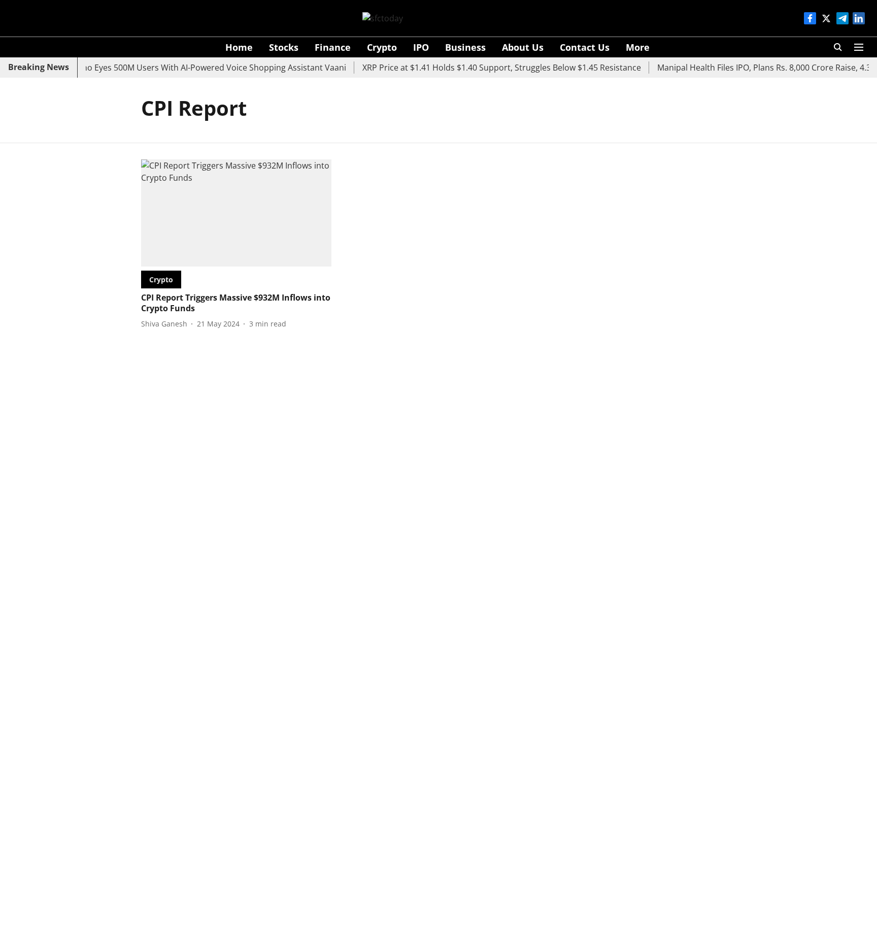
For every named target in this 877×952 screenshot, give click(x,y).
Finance (333, 47)
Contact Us (585, 47)
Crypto (382, 47)
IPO (421, 47)
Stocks (283, 47)
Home (239, 47)
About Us (523, 47)
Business (465, 47)
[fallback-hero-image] (236, 213)
